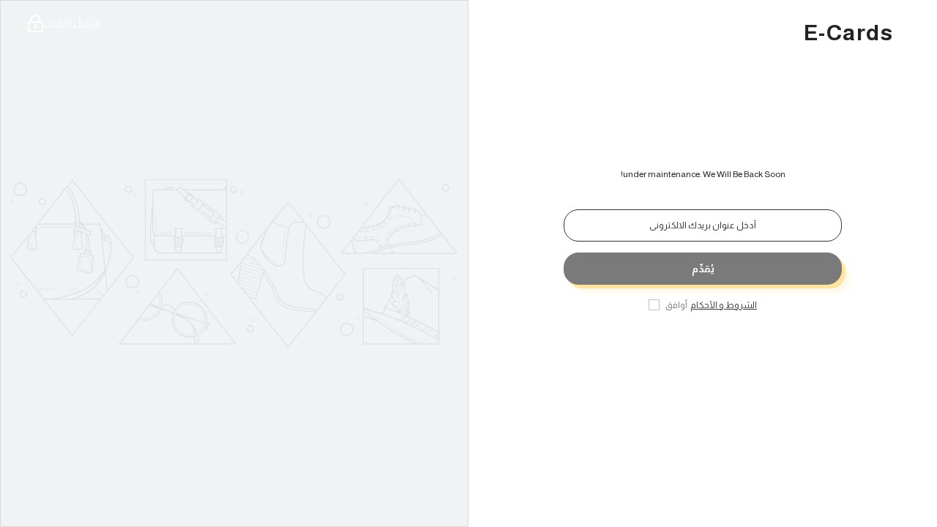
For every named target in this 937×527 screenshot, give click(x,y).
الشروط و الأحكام (723, 305)
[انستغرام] (698, 351)
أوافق (676, 305)
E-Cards (848, 33)
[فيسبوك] (739, 351)
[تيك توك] (666, 351)
